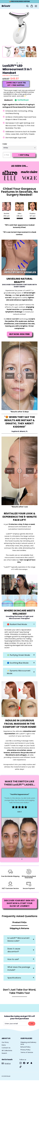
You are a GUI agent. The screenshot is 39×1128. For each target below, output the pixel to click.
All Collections (7, 1050)
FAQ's (4, 1045)
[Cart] (31, 6)
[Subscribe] (31, 1024)
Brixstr (6, 6)
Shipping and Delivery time (28, 1043)
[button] (17, 63)
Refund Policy (25, 1047)
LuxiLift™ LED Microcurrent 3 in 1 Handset (17, 69)
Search (4, 1053)
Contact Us (6, 1048)
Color (4, 144)
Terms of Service (26, 1052)
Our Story (5, 1042)
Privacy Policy (25, 1050)
